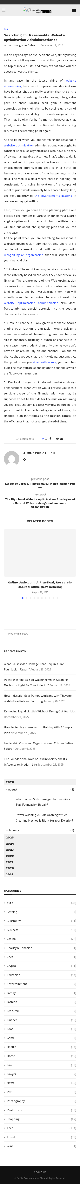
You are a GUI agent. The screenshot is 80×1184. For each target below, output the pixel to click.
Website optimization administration (31, 303)
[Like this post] (46, 439)
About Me (40, 1172)
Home (41, 1056)
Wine (41, 1146)
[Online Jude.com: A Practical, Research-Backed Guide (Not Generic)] (40, 553)
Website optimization (19, 145)
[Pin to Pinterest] (57, 439)
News (41, 1083)
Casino (41, 939)
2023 (10, 849)
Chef (41, 957)
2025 (10, 837)
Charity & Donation (41, 948)
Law (41, 1065)
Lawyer (41, 1074)
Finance (41, 1020)
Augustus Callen (25, 45)
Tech (41, 1128)
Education (41, 975)
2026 (10, 782)
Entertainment (41, 984)
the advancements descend (52, 196)
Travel (41, 1137)
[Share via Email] (61, 439)
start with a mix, (45, 362)
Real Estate (41, 1110)
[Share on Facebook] (50, 439)
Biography (41, 921)
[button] (7, 564)
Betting (41, 912)
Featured (41, 1011)
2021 (9, 862)
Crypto (41, 966)
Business (41, 930)
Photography (41, 1101)
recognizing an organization (23, 255)
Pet (41, 1092)
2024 (10, 843)
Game (41, 1038)
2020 (10, 868)
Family (41, 993)
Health (41, 1047)
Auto (41, 903)
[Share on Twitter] (54, 439)
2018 (9, 874)
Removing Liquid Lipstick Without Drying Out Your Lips (40, 711)
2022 (10, 856)
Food (41, 1029)
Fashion (41, 1002)
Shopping (41, 1119)
